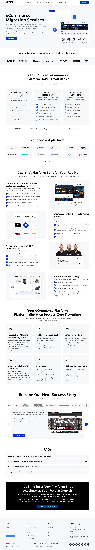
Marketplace (9, 527)
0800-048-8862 (15, 546)
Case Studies (51, 533)
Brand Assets (51, 535)
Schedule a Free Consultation (46, 506)
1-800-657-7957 (15, 543)
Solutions (19, 2)
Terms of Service (31, 535)
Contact (60, 2)
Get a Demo (10, 38)
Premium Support (32, 527)
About (52, 2)
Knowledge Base (31, 530)
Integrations (38, 2)
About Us (50, 527)
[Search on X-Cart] (65, 2)
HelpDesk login (31, 538)
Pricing (47, 2)
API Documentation (32, 533)
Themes (8, 530)
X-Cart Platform (10, 536)
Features (28, 2)
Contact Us (51, 530)
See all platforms (47, 161)
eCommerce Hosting (11, 533)
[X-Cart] (9, 2)
